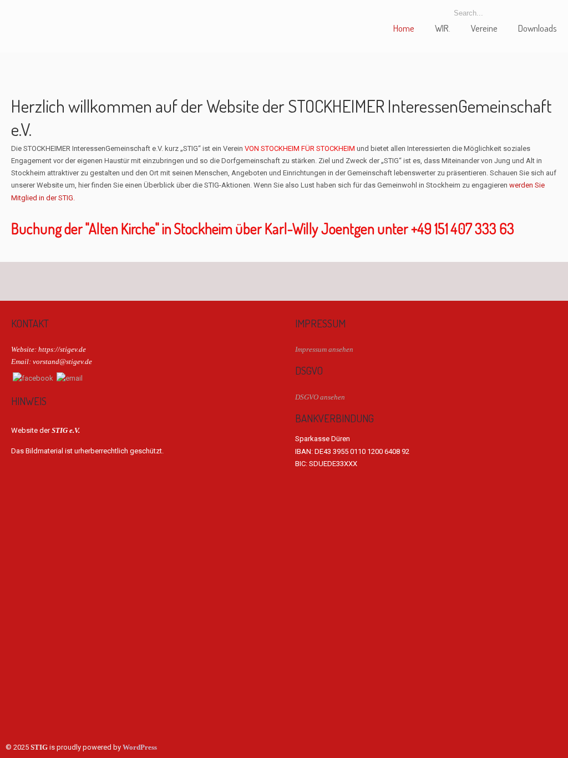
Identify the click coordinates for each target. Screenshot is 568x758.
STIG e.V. (52, 18)
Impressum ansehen (324, 349)
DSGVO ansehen (320, 397)
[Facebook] (33, 378)
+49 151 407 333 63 (462, 228)
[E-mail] (70, 378)
